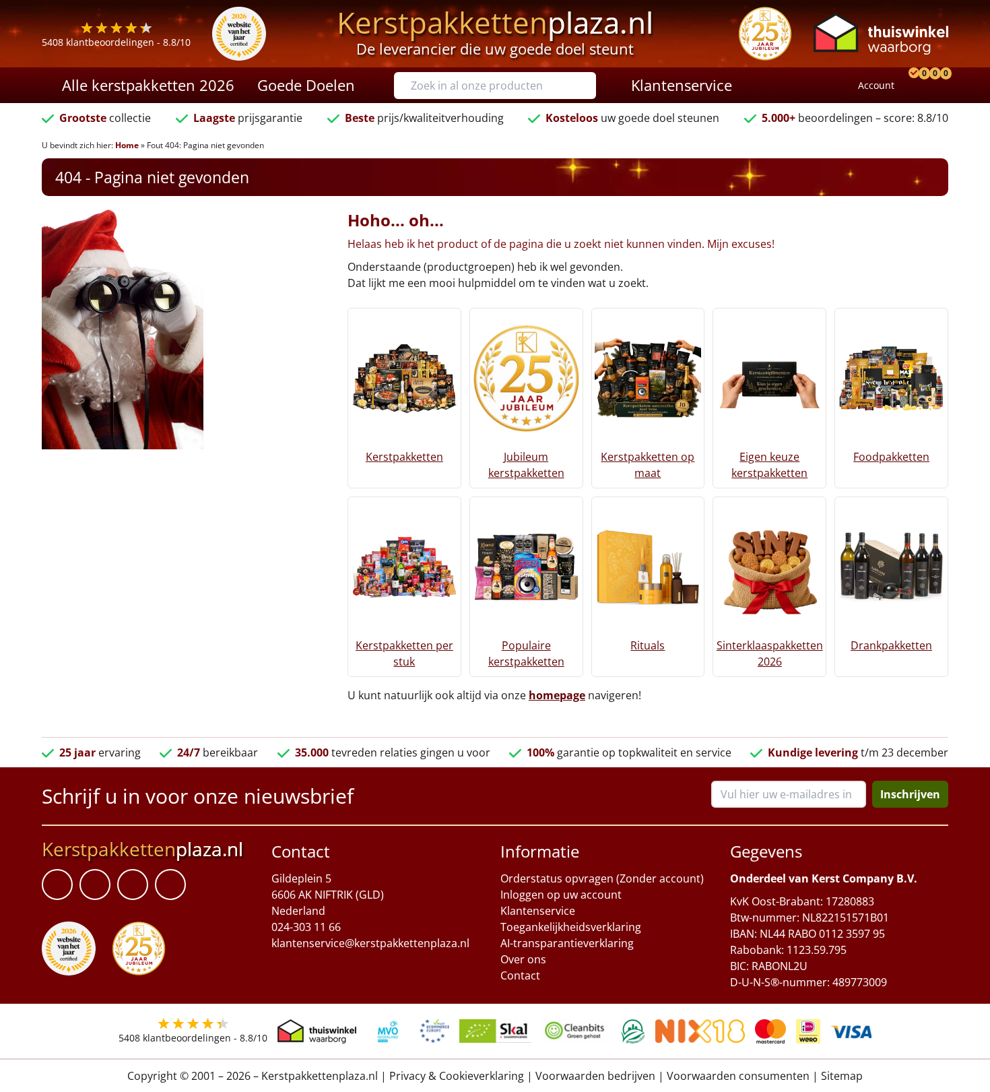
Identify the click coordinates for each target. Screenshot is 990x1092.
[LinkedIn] (94, 884)
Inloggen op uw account (561, 894)
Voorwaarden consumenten (738, 1075)
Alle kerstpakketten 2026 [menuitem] (148, 85)
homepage (557, 695)
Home (127, 145)
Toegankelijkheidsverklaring (570, 927)
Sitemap (842, 1075)
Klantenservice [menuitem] (681, 85)
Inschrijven (910, 794)
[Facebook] (57, 884)
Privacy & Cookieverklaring (456, 1075)
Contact (520, 975)
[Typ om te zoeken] (589, 85)
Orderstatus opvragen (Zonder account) (602, 878)
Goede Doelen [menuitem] (306, 85)
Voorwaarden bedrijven (595, 1075)
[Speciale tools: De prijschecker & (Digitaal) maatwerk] (912, 85)
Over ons (523, 959)
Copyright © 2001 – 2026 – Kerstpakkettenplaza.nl (252, 1075)
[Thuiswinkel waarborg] (881, 33)
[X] (132, 884)
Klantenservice (537, 910)
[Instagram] (170, 884)
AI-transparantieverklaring (567, 943)
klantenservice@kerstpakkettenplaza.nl (370, 943)
